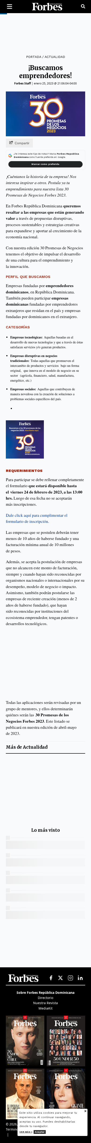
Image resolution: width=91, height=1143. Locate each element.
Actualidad (55, 57)
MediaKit (45, 1008)
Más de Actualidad (26, 747)
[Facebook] (51, 978)
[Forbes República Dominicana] (47, 7)
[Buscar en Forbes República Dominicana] (83, 6)
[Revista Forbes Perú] (66, 1094)
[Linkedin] (80, 978)
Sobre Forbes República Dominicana (45, 992)
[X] (60, 978)
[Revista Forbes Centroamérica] (25, 1094)
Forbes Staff (22, 83)
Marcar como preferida (45, 164)
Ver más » (25, 1132)
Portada (33, 57)
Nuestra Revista (45, 1003)
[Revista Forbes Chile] (25, 1041)
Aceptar (40, 1132)
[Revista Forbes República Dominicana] (66, 1041)
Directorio (45, 997)
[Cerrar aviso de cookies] (85, 1111)
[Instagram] (70, 978)
